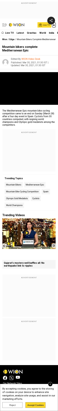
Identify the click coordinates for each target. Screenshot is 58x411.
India (51, 32)
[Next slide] (53, 245)
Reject (12, 405)
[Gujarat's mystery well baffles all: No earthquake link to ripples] (29, 247)
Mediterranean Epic (35, 185)
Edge (11, 39)
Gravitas (31, 32)
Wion (4, 39)
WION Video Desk (30, 59)
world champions (14, 205)
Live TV (9, 32)
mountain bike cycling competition (22, 191)
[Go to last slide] (4, 245)
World (42, 32)
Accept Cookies (35, 405)
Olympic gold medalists (17, 198)
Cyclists (35, 198)
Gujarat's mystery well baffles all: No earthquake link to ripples (24, 264)
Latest (20, 32)
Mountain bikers (13, 185)
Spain (45, 191)
